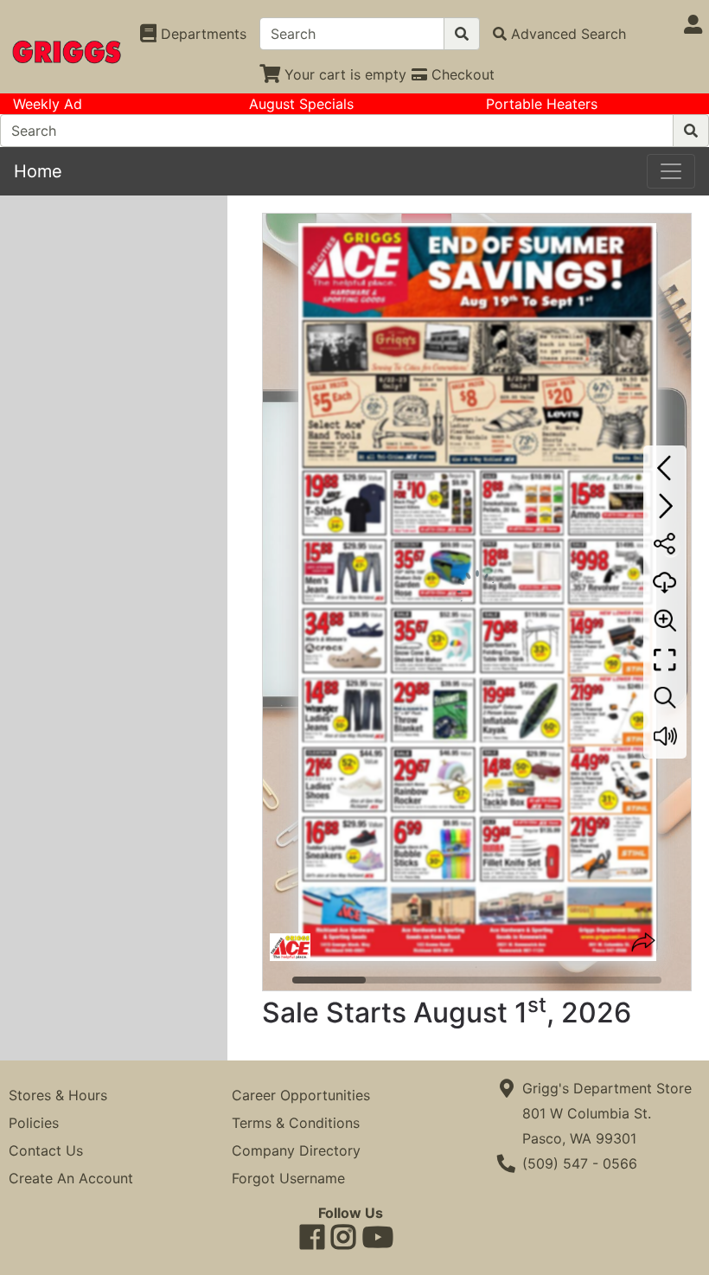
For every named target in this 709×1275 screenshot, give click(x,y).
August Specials (301, 103)
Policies (34, 1122)
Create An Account (71, 1178)
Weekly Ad (47, 103)
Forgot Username (288, 1178)
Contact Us (46, 1150)
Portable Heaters (541, 103)
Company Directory (296, 1150)
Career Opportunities (301, 1095)
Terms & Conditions (296, 1122)
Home (38, 171)
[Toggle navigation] (671, 171)
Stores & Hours (58, 1095)
